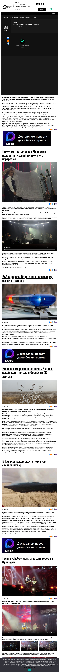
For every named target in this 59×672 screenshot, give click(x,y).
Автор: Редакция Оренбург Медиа (22, 46)
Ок (30, 669)
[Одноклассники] (8, 40)
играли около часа (47, 253)
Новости (11, 17)
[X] (54, 129)
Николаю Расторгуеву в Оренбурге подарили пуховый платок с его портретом (24, 155)
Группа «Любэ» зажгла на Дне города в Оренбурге (28, 560)
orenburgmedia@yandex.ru (23, 6)
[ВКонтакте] (8, 38)
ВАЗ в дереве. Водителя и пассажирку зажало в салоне (27, 278)
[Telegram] (8, 43)
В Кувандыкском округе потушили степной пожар (24, 463)
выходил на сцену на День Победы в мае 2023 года (25, 263)
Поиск (41, 9)
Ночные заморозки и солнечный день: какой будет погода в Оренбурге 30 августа (27, 372)
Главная (5, 17)
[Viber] (56, 129)
